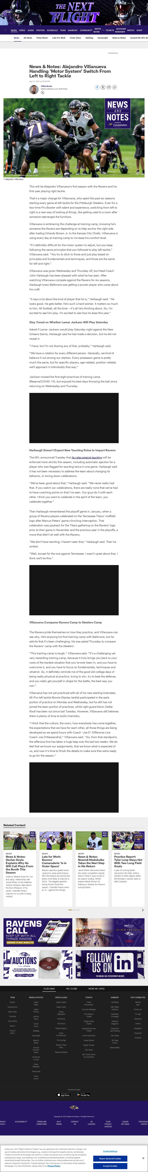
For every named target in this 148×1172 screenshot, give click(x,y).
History (12, 1026)
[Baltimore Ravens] (74, 1108)
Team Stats (12, 1012)
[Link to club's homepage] (5, 29)
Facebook (138, 1019)
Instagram (138, 1028)
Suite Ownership (88, 1035)
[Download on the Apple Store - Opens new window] (63, 1095)
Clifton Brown (46, 86)
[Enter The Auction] (37, 964)
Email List (138, 1009)
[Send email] (109, 89)
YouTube (138, 1038)
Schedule (115, 1002)
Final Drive (61, 1019)
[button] (74, 418)
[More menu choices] (103, 30)
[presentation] (143, 910)
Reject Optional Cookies (110, 1158)
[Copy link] (114, 87)
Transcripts (36, 1071)
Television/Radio (61, 1052)
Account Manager (89, 1009)
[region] (74, 1158)
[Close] (143, 1158)
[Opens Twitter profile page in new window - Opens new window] (42, 92)
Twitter (137, 1024)
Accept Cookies (110, 1166)
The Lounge (61, 1040)
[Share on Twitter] (103, 89)
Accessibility (21, 1122)
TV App (138, 1014)
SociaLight (36, 1035)
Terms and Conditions (41, 1123)
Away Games (89, 1040)
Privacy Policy (54, 1166)
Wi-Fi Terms (59, 1123)
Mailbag (36, 1031)
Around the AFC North (36, 1049)
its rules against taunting (87, 457)
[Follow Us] (110, 964)
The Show (61, 1024)
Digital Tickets (88, 1045)
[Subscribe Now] (37, 932)
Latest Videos (61, 1002)
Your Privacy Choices (108, 1124)
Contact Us (75, 1123)
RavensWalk (115, 1047)
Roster (12, 1002)
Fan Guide (115, 1035)
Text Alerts (89, 1050)
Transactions (12, 1007)
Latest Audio (61, 1007)
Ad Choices (91, 1123)
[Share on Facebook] (97, 89)
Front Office (12, 1021)
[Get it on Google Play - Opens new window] (83, 1096)
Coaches (12, 1016)
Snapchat (138, 1033)
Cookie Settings (125, 1123)
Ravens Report (61, 1028)
